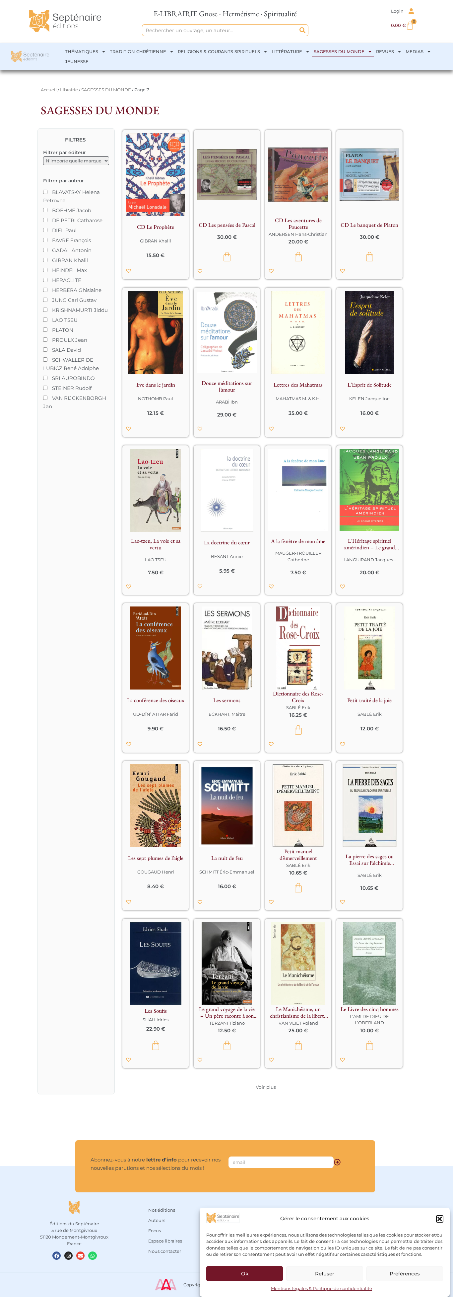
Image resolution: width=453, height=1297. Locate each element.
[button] (439, 1219)
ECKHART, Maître (227, 714)
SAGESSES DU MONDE (339, 51)
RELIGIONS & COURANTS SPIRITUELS (219, 51)
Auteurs (156, 1220)
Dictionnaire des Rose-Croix (298, 696)
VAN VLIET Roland (298, 1023)
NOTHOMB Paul (155, 398)
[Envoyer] (337, 1162)
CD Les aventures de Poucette (298, 223)
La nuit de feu (227, 858)
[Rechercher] (302, 30)
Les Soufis (156, 1010)
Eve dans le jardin (155, 384)
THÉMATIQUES (81, 51)
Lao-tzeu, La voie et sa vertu (155, 544)
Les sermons (226, 700)
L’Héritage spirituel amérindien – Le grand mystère (369, 544)
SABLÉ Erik (298, 707)
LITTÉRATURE (287, 51)
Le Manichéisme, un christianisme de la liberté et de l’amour (298, 1012)
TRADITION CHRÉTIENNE (138, 51)
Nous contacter (164, 1251)
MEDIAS (414, 51)
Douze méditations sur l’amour (227, 386)
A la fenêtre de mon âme (298, 541)
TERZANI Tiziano (227, 1023)
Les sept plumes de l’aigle (155, 858)
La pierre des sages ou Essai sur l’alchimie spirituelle (370, 859)
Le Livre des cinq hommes (370, 1009)
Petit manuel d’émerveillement (298, 854)
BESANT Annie (227, 556)
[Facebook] (56, 1255)
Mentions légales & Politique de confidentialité (321, 1288)
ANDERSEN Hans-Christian (298, 234)
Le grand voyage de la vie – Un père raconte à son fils (227, 1012)
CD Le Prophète (155, 227)
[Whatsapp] (92, 1255)
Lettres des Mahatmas (298, 384)
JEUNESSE (77, 61)
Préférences (405, 1273)
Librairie (69, 89)
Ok (244, 1273)
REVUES (385, 51)
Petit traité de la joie (369, 700)
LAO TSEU (155, 559)
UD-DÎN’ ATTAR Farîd (155, 714)
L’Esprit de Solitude (370, 384)
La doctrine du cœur (227, 542)
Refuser (324, 1273)
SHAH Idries (155, 1019)
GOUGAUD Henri (155, 872)
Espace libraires (165, 1241)
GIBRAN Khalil (155, 240)
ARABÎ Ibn (227, 402)
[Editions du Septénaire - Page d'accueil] (65, 21)
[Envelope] (80, 1255)
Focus (154, 1230)
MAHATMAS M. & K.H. (298, 398)
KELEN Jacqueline (369, 398)
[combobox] (219, 30)
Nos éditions (161, 1210)
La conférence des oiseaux (155, 700)
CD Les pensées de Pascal (227, 225)
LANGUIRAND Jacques (368, 559)
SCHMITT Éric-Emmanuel (226, 872)
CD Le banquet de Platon (369, 225)
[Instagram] (68, 1255)
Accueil (49, 89)
